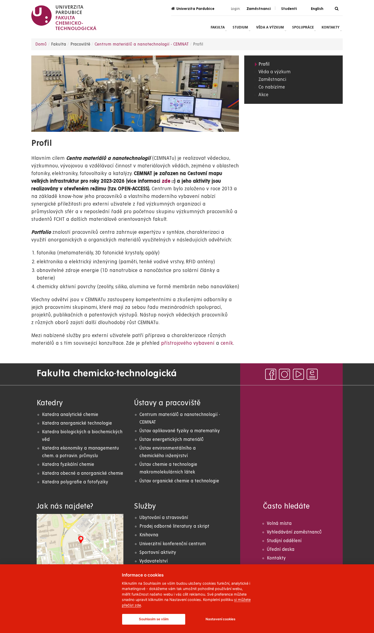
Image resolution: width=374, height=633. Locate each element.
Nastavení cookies (220, 619)
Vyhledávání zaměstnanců (294, 532)
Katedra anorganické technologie (77, 423)
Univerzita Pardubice (195, 9)
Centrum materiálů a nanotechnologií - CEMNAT (142, 44)
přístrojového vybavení (187, 343)
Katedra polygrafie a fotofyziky (75, 482)
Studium (240, 27)
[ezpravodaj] (312, 374)
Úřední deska (280, 549)
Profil (263, 64)
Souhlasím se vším (154, 619)
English (317, 9)
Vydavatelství (153, 561)
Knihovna (148, 535)
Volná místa (279, 523)
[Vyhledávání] (337, 9)
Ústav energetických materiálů (171, 439)
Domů (41, 44)
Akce (263, 94)
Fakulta (218, 27)
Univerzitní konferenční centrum (172, 543)
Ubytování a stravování (163, 517)
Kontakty (330, 27)
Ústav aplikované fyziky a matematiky (179, 430)
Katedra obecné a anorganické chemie (82, 473)
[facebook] (270, 374)
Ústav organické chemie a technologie (179, 481)
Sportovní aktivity (157, 552)
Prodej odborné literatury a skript (174, 526)
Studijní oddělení (284, 540)
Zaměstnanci (272, 79)
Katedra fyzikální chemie (68, 464)
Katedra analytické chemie (70, 414)
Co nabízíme (271, 87)
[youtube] (298, 374)
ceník (227, 343)
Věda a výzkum (270, 27)
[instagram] (284, 374)
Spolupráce (303, 27)
